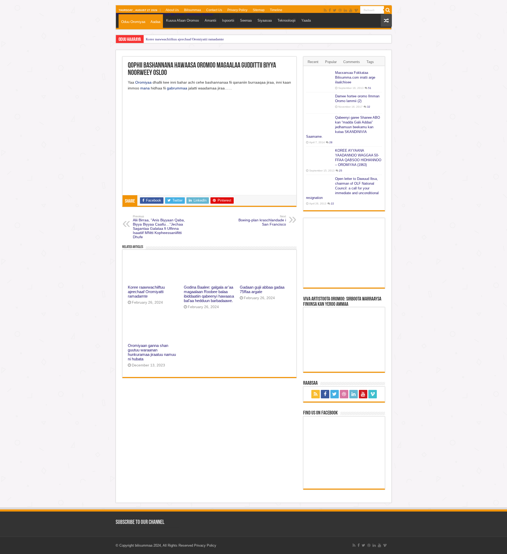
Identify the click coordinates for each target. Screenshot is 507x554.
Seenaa (246, 20)
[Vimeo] (356, 10)
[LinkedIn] (345, 10)
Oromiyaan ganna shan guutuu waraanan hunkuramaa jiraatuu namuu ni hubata (152, 352)
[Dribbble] (340, 10)
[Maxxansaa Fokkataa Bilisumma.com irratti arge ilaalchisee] (319, 79)
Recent (313, 62)
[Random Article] (386, 20)
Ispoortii (228, 20)
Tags (370, 62)
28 (330, 142)
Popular (331, 62)
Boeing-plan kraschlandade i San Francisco (262, 220)
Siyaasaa (264, 20)
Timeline (276, 10)
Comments (351, 62)
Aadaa (155, 22)
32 (368, 106)
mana (145, 88)
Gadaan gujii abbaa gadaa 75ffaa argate (262, 289)
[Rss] (325, 10)
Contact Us (214, 10)
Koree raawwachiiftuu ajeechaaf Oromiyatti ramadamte (185, 39)
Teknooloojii (286, 20)
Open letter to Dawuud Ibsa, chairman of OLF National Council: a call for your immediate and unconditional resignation (342, 188)
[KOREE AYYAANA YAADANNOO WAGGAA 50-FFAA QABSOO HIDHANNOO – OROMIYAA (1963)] (319, 157)
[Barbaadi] (388, 10)
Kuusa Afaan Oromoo (182, 20)
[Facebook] (329, 10)
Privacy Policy (237, 10)
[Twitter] (334, 10)
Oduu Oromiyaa (133, 22)
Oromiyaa (143, 82)
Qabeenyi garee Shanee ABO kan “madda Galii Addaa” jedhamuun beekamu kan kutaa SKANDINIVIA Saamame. (343, 127)
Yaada (306, 20)
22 (332, 203)
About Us (172, 10)
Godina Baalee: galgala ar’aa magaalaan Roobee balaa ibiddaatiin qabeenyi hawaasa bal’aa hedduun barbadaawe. (209, 294)
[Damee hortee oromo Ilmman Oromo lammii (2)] (319, 103)
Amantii (210, 20)
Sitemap (259, 10)
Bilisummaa (192, 10)
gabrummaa (177, 88)
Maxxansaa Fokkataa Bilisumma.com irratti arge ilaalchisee (355, 77)
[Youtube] (351, 10)
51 (369, 88)
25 (340, 170)
